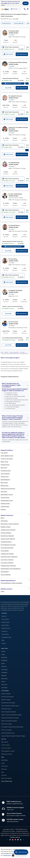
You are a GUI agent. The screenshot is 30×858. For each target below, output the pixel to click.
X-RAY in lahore (5, 745)
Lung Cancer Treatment (7, 559)
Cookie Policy (7, 855)
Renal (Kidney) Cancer (7, 494)
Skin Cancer (4, 491)
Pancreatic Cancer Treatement (9, 556)
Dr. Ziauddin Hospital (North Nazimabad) (12, 727)
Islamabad (4, 657)
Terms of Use (5, 634)
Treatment (22, 352)
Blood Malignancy (5, 479)
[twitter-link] (7, 839)
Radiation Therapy (5, 527)
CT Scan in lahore (6, 748)
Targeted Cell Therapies (7, 553)
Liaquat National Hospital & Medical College (13, 736)
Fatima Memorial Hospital (8, 702)
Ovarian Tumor (5, 476)
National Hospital (5, 699)
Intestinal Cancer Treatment (8, 565)
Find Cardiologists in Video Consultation (11, 583)
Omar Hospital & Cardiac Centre (10, 705)
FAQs (3, 640)
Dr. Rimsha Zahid (13, 31)
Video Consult (9, 54)
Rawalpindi (4, 660)
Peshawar (4, 666)
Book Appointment (22, 54)
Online (2, 591)
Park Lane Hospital (6, 730)
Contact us (5, 631)
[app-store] (8, 786)
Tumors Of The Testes (7, 458)
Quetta (3, 681)
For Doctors (4, 766)
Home (2, 352)
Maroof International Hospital (9, 721)
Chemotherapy (5, 571)
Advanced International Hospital (10, 718)
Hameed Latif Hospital (7, 696)
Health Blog (4, 760)
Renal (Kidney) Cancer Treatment (10, 524)
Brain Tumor (4, 467)
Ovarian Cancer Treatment (8, 538)
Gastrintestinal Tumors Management (10, 568)
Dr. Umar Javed (13, 322)
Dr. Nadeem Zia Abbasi (15, 290)
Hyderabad (4, 687)
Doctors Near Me (18, 23)
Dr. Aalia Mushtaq (13, 162)
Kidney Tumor (4, 461)
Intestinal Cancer (5, 503)
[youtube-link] (15, 839)
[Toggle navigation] (28, 9)
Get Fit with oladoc (6, 778)
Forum (3, 763)
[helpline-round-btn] (24, 9)
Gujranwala (4, 669)
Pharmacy (4, 769)
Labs (2, 772)
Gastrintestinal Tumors (7, 500)
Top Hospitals (5, 690)
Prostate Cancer (5, 464)
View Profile (8, 88)
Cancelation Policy (7, 637)
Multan (3, 663)
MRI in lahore (4, 742)
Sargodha (3, 675)
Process (4, 643)
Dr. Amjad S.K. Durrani (15, 96)
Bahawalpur (4, 678)
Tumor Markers (5, 550)
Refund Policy (5, 625)
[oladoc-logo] (5, 9)
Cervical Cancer (5, 497)
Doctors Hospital (5, 693)
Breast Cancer (4, 485)
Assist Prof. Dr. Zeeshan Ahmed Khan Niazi (18, 128)
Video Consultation (14, 352)
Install (25, 3)
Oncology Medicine (6, 533)
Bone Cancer (4, 482)
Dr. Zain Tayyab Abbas (15, 194)
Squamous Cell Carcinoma (8, 488)
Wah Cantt (4, 684)
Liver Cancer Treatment (7, 562)
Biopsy (2, 518)
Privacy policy (5, 619)
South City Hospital (6, 724)
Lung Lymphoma (5, 473)
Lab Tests (3, 775)
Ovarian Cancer (5, 506)
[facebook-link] (10, 839)
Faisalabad (4, 672)
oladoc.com (25, 833)
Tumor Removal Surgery (7, 547)
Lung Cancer (4, 452)
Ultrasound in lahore (6, 754)
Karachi (3, 651)
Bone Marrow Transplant (7, 536)
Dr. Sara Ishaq (12, 259)
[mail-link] (18, 839)
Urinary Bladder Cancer (7, 455)
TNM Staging (4, 521)
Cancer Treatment (6, 574)
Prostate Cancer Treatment (8, 530)
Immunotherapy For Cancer (8, 544)
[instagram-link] (12, 839)
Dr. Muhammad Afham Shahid (17, 62)
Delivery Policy (5, 622)
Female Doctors (6, 23)
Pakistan (6, 352)
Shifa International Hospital (8, 712)
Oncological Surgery (6, 541)
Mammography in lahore (8, 751)
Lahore (3, 654)
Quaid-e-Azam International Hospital (11, 715)
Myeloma (3, 509)
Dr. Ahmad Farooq (14, 225)
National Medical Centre (7, 733)
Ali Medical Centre (6, 709)
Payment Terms (6, 628)
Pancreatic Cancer (6, 470)
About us (4, 616)
